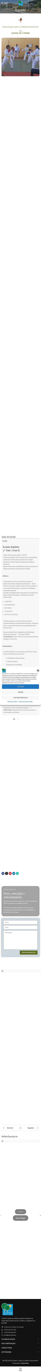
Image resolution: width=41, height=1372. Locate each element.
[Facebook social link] (2, 873)
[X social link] (6, 873)
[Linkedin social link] (13, 873)
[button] (38, 670)
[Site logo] (20, 3)
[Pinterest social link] (10, 873)
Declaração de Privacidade (26, 701)
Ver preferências (20, 698)
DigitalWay (25, 1363)
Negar (20, 692)
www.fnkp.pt (8, 636)
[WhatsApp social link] (17, 873)
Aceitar (20, 686)
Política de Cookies (12, 701)
